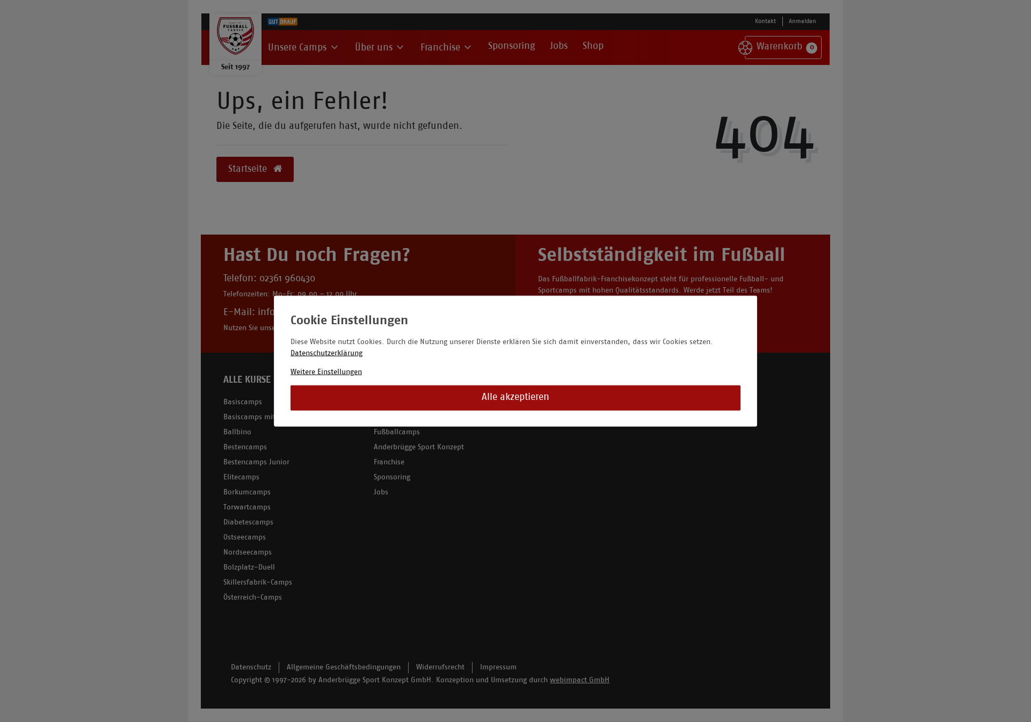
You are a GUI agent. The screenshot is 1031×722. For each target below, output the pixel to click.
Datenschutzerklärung (326, 352)
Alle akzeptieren (515, 397)
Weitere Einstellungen (326, 371)
